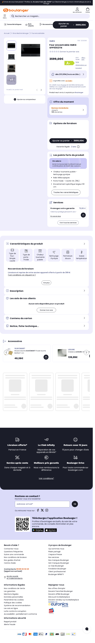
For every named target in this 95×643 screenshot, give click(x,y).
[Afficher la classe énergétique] (70, 63)
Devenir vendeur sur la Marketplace (63, 600)
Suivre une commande (14, 554)
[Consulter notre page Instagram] (46, 511)
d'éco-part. (83, 58)
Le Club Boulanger (56, 566)
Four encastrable (38, 33)
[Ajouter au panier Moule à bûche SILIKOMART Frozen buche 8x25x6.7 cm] (46, 357)
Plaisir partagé (54, 551)
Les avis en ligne (11, 608)
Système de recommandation (17, 605)
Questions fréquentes (13, 551)
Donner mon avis (46, 310)
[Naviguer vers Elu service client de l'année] (68, 611)
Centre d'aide (10, 563)
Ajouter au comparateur (26, 99)
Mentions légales (11, 594)
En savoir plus (55, 216)
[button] (41, 262)
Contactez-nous (11, 548)
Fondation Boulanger (57, 568)
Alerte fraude (9, 624)
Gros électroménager (20, 33)
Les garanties (9, 591)
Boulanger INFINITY (56, 574)
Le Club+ (68, 81)
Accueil (7, 33)
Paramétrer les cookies (14, 600)
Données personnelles (13, 597)
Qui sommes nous (56, 548)
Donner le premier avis (69, 52)
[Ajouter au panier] (83, 215)
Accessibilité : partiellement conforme (20, 614)
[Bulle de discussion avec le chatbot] (87, 629)
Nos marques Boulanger (58, 560)
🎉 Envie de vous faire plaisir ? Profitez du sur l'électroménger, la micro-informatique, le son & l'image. (46, 2)
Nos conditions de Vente (14, 588)
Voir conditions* (46, 478)
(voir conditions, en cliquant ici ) (22, 275)
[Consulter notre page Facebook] (37, 511)
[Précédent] (37, 90)
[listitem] (11, 57)
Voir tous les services (68, 222)
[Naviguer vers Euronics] (68, 604)
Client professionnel (57, 571)
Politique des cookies (13, 602)
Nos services (53, 557)
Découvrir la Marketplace (59, 597)
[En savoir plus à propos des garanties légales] (78, 146)
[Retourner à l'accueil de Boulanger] (16, 10)
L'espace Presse (55, 554)
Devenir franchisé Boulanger (60, 591)
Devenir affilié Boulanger (58, 594)
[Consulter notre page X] (42, 511)
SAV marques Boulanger (58, 563)
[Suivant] (41, 90)
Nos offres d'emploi (56, 588)
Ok (75, 504)
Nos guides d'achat (12, 560)
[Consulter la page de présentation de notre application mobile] (38, 530)
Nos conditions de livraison (15, 557)
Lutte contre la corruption (15, 611)
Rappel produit (10, 621)
